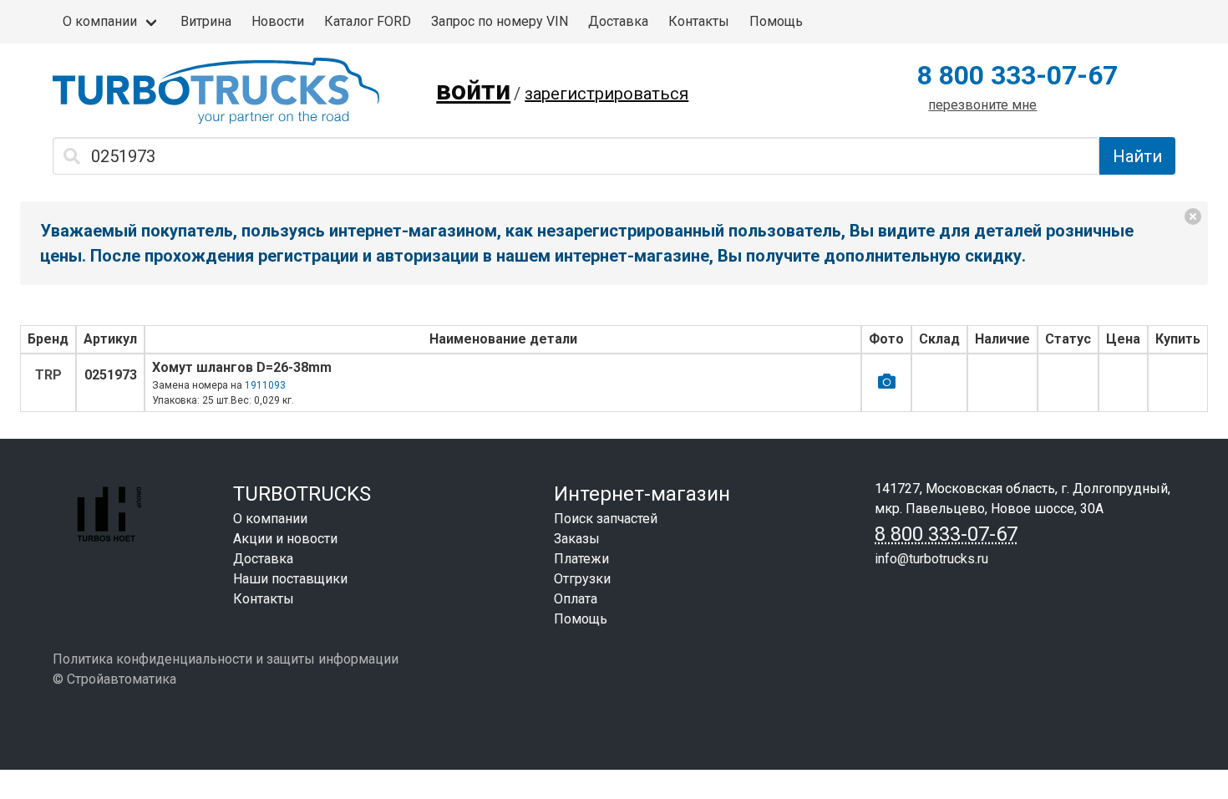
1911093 (265, 385)
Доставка (618, 21)
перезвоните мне (982, 105)
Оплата (575, 599)
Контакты (698, 21)
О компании (100, 21)
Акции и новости (285, 539)
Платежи (581, 559)
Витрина (205, 21)
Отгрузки (582, 579)
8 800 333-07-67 (1017, 75)
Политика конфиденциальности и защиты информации (225, 659)
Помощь (776, 21)
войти (473, 90)
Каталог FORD (367, 21)
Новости (277, 21)
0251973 (110, 375)
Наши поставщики (290, 579)
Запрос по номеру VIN (499, 21)
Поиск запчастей (605, 519)
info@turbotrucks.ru (931, 559)
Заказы (577, 539)
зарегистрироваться (606, 94)
